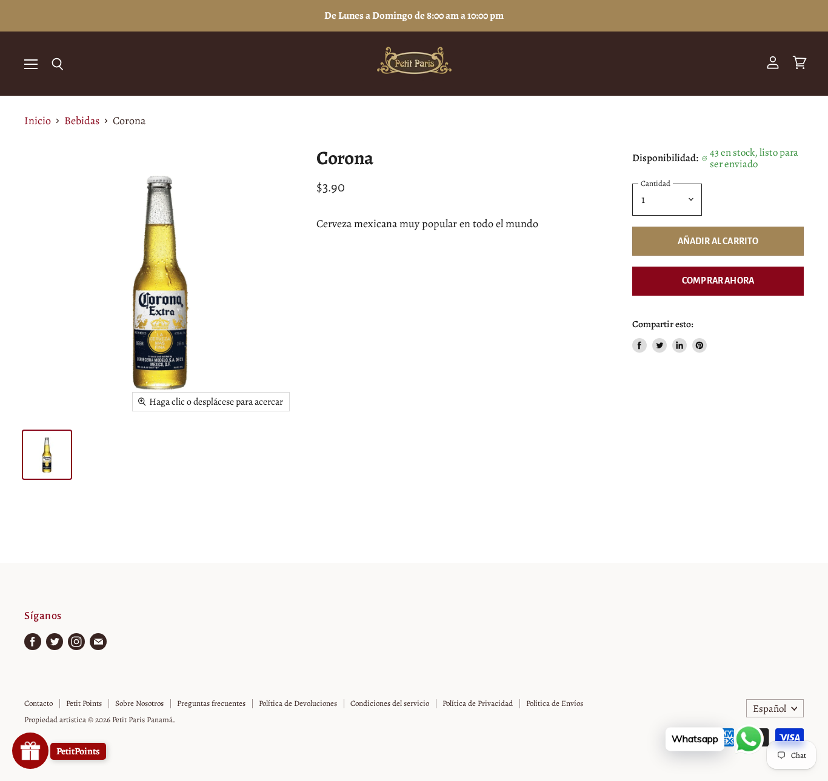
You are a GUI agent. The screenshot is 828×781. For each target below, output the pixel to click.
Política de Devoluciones (298, 703)
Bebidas (81, 121)
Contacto (38, 703)
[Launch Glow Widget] (30, 751)
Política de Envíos (554, 703)
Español (769, 709)
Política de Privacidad (477, 703)
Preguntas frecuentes (211, 703)
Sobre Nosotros (139, 703)
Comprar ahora (718, 280)
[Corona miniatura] (47, 455)
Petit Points (84, 703)
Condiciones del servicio (389, 703)
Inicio (37, 121)
